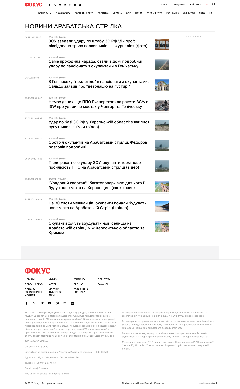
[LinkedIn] (79, 5)
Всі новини (45, 13)
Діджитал (189, 13)
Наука (138, 13)
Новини (30, 279)
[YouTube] (64, 5)
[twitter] (34, 303)
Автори (53, 284)
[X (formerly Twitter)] (54, 5)
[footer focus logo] (37, 271)
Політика (103, 13)
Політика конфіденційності (137, 383)
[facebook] (26, 303)
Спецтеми (179, 4)
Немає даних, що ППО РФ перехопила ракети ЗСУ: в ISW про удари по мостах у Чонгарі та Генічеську (98, 104)
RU (207, 4)
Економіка (172, 13)
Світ (128, 13)
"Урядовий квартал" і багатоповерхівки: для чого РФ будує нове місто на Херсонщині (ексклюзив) (99, 185)
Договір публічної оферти (55, 292)
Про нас (78, 284)
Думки (163, 4)
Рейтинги (196, 4)
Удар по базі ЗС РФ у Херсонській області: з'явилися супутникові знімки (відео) (99, 124)
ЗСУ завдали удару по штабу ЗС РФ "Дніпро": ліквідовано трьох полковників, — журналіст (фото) (98, 43)
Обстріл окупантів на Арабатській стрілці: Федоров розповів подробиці (98, 144)
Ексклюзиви (63, 13)
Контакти (159, 383)
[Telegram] (59, 5)
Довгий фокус (34, 284)
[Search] (213, 4)
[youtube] (49, 303)
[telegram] (42, 303)
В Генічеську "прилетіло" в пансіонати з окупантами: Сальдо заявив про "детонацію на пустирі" (99, 84)
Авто (202, 13)
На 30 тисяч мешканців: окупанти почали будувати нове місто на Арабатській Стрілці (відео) (98, 205)
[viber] (57, 303)
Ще (210, 13)
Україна (117, 13)
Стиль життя (154, 13)
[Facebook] (49, 5)
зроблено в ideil (208, 383)
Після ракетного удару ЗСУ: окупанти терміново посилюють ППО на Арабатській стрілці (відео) (95, 165)
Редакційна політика (80, 290)
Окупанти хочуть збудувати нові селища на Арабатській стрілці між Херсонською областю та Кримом (97, 228)
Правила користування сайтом (34, 292)
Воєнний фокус (57, 37)
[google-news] (65, 303)
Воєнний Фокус (84, 13)
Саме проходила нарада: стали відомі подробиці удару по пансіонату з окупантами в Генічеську (95, 63)
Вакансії (103, 284)
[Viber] (69, 5)
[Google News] (74, 5)
